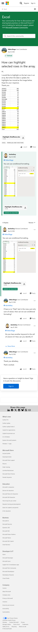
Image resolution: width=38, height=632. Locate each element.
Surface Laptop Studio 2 (9, 426)
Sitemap (5, 622)
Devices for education (8, 490)
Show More (11, 346)
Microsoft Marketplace (8, 571)
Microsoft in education (8, 487)
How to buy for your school (9, 501)
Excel (5, 9)
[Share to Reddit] (19, 410)
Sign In (33, 3)
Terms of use (16, 624)
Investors (5, 601)
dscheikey (12, 154)
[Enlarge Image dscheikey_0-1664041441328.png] (19, 181)
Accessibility (6, 608)
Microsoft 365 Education (9, 497)
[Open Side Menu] (3, 3)
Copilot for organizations (9, 430)
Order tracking (6, 467)
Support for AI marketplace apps (11, 564)
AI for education (7, 511)
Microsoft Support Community (16, 27)
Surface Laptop (6, 423)
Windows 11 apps (7, 443)
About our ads (22, 626)
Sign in (11, 386)
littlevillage (12, 49)
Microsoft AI (6, 521)
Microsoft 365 (6, 531)
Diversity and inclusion (8, 605)
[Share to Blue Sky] (22, 410)
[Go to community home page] (7, 3)
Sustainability (6, 612)
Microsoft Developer (8, 558)
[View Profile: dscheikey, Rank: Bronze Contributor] (5, 230)
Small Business (6, 544)
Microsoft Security (7, 524)
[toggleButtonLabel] (34, 9)
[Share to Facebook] (12, 410)
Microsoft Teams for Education (10, 494)
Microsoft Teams (7, 538)
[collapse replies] (19, 227)
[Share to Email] (29, 410)
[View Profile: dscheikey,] (6, 155)
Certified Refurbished (8, 470)
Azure (4, 554)
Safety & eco (6, 626)
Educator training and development (12, 504)
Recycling (14, 626)
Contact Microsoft (13, 622)
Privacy (23, 622)
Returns (5, 463)
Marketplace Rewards (8, 575)
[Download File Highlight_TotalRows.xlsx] (23, 137)
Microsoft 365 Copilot (8, 541)
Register (26, 3)
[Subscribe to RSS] (26, 410)
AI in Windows (6, 437)
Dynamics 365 (6, 527)
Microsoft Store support (9, 460)
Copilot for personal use (9, 433)
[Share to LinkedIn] (8, 410)
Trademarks (25, 624)
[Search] (21, 3)
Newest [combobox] (32, 223)
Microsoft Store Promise (9, 474)
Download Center (7, 457)
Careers (5, 588)
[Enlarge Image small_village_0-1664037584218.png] (10, 109)
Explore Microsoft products (9, 440)
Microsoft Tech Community (9, 568)
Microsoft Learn (7, 561)
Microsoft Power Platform (9, 534)
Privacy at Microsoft (8, 598)
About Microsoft (7, 591)
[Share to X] (15, 410)
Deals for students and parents (10, 507)
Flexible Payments (7, 477)
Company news (6, 595)
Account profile (6, 453)
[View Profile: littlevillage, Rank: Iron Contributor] (4, 50)
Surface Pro (5, 420)
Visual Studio (6, 578)
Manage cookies (7, 624)
